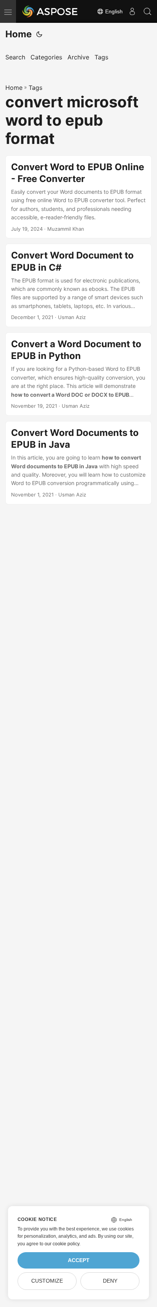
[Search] (147, 11)
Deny (110, 1281)
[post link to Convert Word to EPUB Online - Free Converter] (78, 197)
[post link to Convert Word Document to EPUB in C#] (78, 285)
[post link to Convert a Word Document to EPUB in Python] (78, 374)
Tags (35, 87)
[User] (132, 11)
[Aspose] (50, 11)
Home (18, 34)
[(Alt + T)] (39, 34)
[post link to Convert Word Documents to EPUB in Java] (78, 462)
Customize (47, 1281)
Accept (79, 1260)
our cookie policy (62, 1243)
